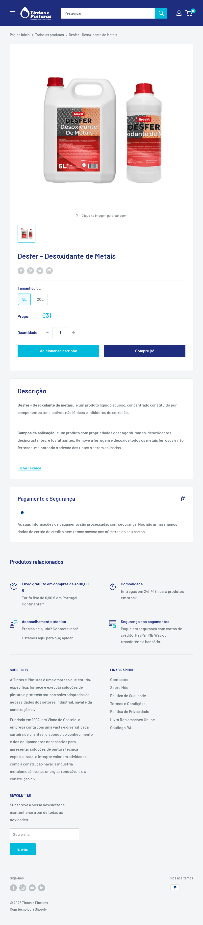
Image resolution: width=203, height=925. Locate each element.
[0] (189, 13)
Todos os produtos (49, 35)
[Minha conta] (179, 13)
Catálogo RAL (122, 727)
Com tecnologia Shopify (28, 909)
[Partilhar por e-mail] (49, 270)
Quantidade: (28, 332)
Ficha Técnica (29, 467)
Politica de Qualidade (128, 695)
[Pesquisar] (161, 13)
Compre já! (144, 350)
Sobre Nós (119, 687)
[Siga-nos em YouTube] (32, 887)
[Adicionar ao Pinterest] (30, 270)
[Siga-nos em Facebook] (13, 887)
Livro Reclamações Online (132, 719)
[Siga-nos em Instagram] (22, 887)
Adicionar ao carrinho (58, 350)
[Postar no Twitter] (39, 270)
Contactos (119, 679)
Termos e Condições (128, 703)
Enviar (22, 849)
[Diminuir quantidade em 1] (47, 332)
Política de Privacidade (129, 711)
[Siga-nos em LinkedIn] (41, 887)
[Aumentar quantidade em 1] (73, 332)
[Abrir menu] (12, 13)
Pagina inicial (20, 35)
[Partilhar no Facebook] (21, 270)
